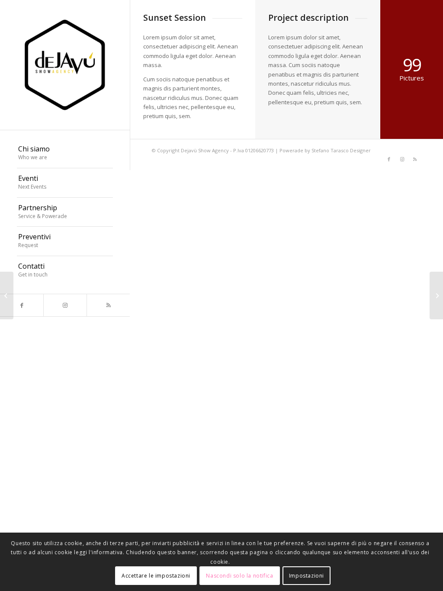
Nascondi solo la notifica (239, 575)
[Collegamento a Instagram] (65, 305)
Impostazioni (306, 575)
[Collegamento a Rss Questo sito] (108, 305)
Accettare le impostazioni (156, 575)
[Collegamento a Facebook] (21, 305)
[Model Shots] (6, 295)
